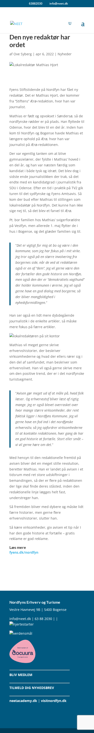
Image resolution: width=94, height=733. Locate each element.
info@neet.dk (20, 618)
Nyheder (65, 54)
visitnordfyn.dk (54, 700)
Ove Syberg (22, 54)
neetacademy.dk (23, 700)
